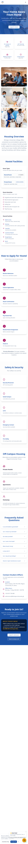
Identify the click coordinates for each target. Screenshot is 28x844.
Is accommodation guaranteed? (10, 526)
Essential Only (5, 841)
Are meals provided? (8, 536)
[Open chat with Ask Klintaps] (24, 840)
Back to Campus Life (14, 639)
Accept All (13, 841)
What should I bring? (8, 546)
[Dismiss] (18, 842)
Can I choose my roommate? (9, 531)
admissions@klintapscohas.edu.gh (14, 596)
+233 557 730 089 (9, 593)
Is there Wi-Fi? (6, 551)
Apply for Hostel (14, 27)
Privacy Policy (11, 838)
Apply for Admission (14, 635)
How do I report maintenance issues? (12, 561)
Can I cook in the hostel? (9, 541)
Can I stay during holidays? (9, 556)
